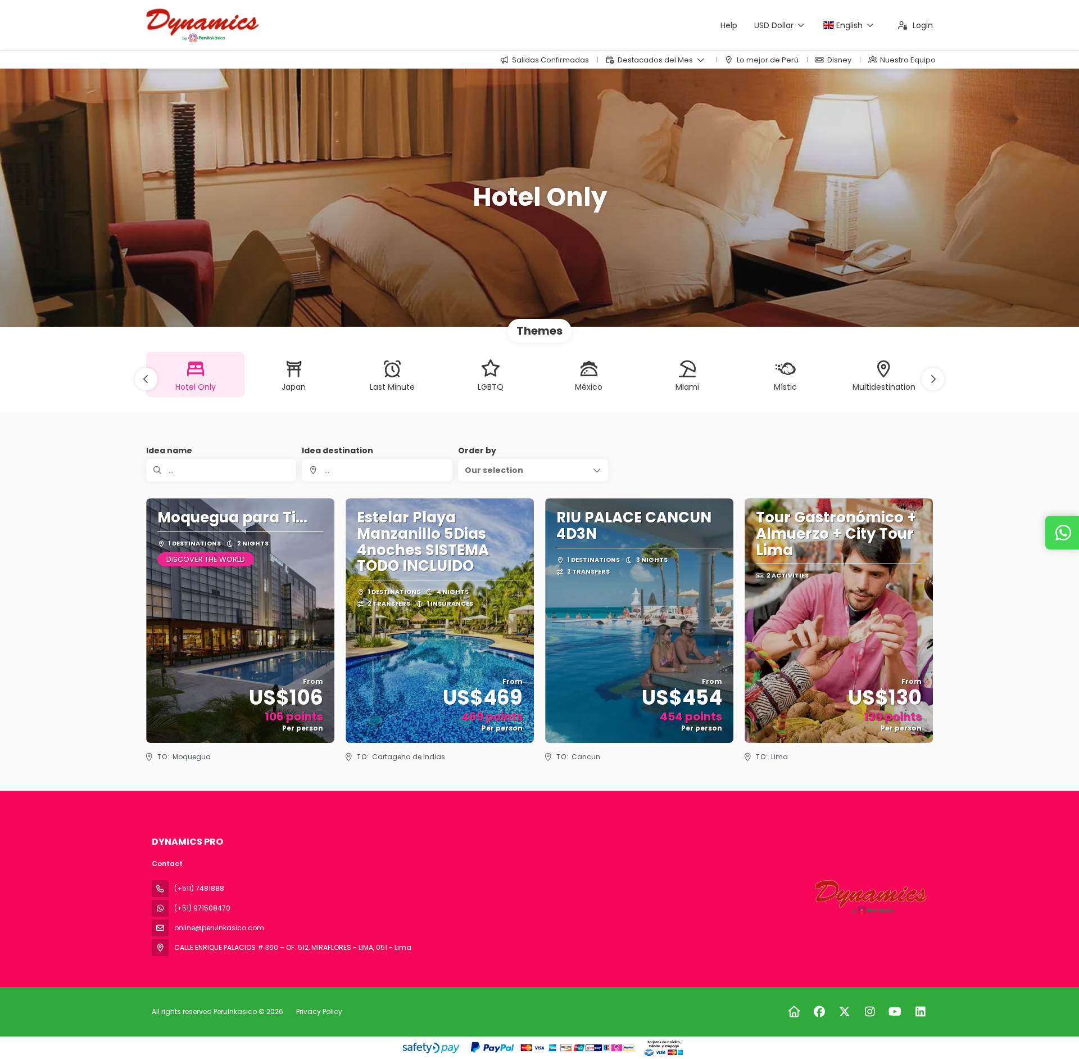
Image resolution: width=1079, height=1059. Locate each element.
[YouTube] (895, 1012)
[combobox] (377, 470)
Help (728, 25)
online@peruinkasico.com (219, 927)
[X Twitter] (844, 1012)
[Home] (794, 1012)
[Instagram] (870, 1012)
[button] (146, 379)
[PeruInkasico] (870, 897)
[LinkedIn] (920, 1012)
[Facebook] (819, 1012)
